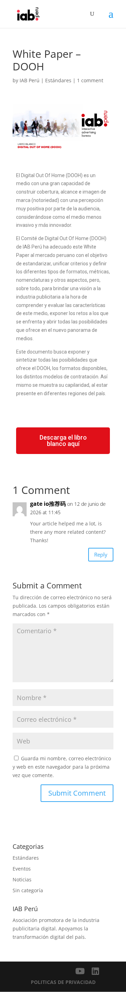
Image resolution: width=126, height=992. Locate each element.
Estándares (58, 80)
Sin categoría (28, 890)
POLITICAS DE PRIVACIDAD (63, 982)
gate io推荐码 (48, 504)
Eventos (22, 868)
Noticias (22, 879)
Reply (100, 554)
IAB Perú (30, 80)
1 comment (90, 80)
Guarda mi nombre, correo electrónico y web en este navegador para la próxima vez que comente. (62, 766)
